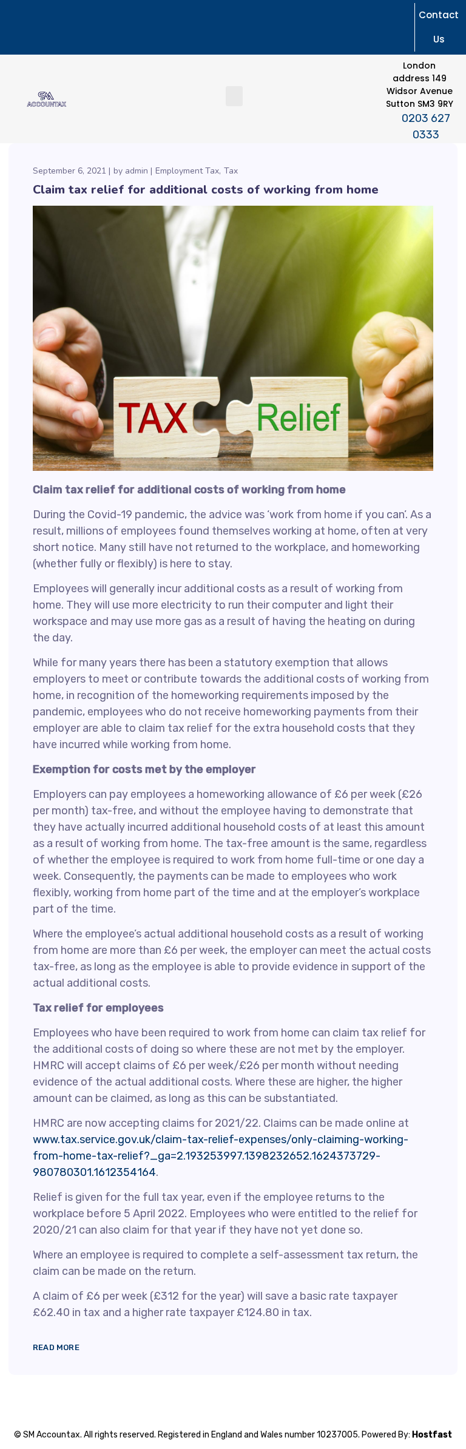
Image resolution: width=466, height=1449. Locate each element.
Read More (56, 1347)
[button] (234, 96)
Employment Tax (187, 171)
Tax (231, 171)
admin (136, 171)
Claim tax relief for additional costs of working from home (206, 189)
